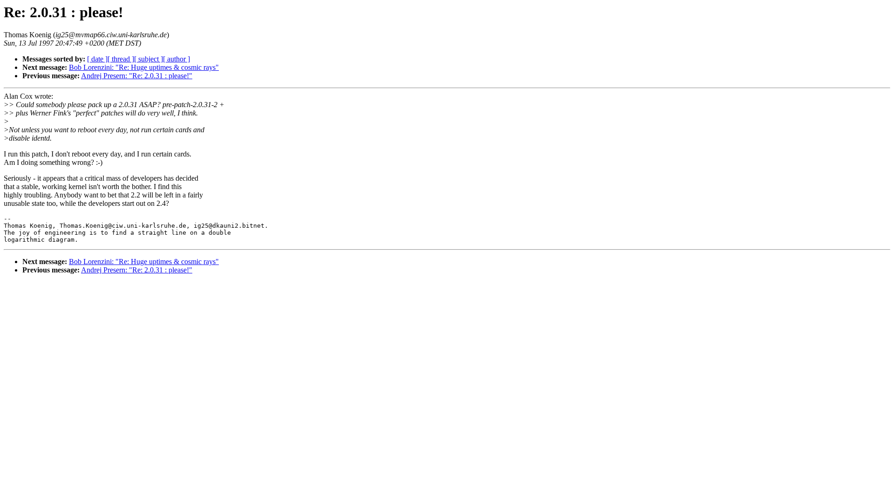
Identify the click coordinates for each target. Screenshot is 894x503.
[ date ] (97, 59)
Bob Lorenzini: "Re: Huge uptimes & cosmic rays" (144, 67)
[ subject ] (148, 59)
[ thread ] (121, 59)
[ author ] (176, 59)
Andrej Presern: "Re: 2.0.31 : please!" (136, 76)
